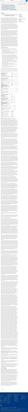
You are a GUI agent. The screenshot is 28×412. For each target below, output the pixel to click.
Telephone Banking (16, 401)
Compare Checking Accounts (24, 396)
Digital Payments (16, 398)
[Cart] (24, 0)
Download (25, 3)
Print (19, 3)
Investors (8, 397)
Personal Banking (23, 397)
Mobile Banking (16, 396)
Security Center (9, 402)
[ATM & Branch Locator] (23, 0)
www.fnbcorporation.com (3, 362)
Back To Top (14, 393)
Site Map (8, 403)
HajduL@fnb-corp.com (21, 21)
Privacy (8, 401)
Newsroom (8, 398)
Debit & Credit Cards (16, 399)
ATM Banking (15, 400)
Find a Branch (5, 396)
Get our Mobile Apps (6, 398)
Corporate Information (9, 396)
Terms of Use (8, 400)
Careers (8, 399)
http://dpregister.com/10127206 (4, 351)
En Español (6, 402)
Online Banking (16, 397)
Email (22, 3)
